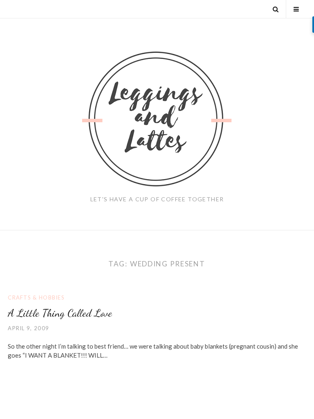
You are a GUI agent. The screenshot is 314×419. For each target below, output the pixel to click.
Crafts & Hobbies (36, 297)
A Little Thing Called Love (60, 312)
